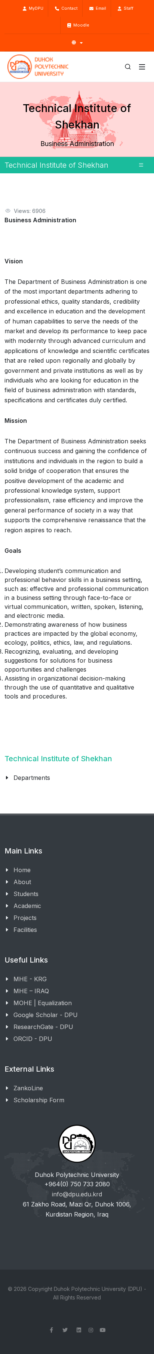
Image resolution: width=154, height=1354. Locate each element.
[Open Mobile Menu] (142, 67)
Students (25, 894)
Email (99, 8)
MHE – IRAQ (31, 991)
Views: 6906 (30, 211)
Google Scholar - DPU (45, 1015)
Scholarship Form (38, 1100)
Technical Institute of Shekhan (58, 758)
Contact (68, 8)
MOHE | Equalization (42, 1003)
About (22, 882)
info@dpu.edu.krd (77, 1194)
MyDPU (35, 8)
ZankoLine (28, 1088)
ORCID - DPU (32, 1038)
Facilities (25, 929)
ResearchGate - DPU (43, 1027)
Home (22, 870)
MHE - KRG (30, 979)
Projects (25, 917)
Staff (127, 8)
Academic (27, 906)
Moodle (80, 25)
